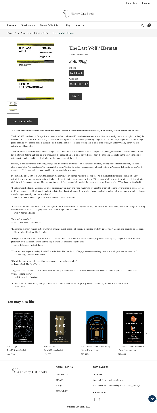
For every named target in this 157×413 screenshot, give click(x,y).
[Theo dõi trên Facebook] (95, 399)
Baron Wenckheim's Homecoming (95, 346)
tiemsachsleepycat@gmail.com (108, 380)
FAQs (59, 385)
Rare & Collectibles (49, 25)
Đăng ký (146, 3)
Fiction (10, 25)
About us (79, 25)
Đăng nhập (131, 3)
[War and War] (60, 327)
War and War (49, 346)
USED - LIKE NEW (79, 84)
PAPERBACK (76, 73)
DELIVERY (62, 391)
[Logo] (78, 13)
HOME (59, 380)
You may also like (21, 302)
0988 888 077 (100, 374)
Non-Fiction (27, 25)
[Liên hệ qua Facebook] (152, 399)
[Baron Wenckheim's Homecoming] (97, 327)
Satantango (12, 346)
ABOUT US (62, 374)
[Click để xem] (35, 71)
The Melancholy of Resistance (131, 346)
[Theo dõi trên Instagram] (99, 399)
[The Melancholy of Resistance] (134, 327)
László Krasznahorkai (78, 55)
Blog (68, 25)
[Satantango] (23, 327)
